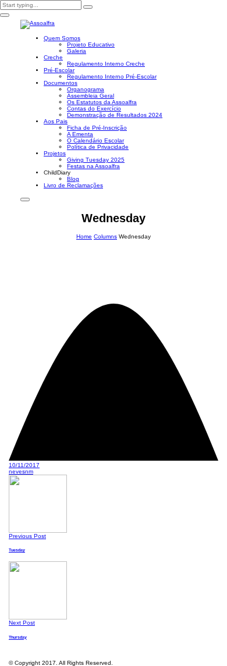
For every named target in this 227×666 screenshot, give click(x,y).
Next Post (22, 622)
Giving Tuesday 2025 (96, 159)
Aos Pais (56, 121)
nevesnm (21, 471)
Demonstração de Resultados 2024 (114, 115)
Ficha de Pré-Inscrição (97, 127)
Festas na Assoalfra (93, 166)
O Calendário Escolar (95, 140)
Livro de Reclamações (73, 185)
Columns (105, 236)
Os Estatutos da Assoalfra (102, 102)
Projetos (55, 153)
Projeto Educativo (91, 44)
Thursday (18, 637)
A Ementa (80, 134)
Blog (73, 179)
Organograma (85, 89)
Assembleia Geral (90, 95)
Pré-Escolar (59, 70)
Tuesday (17, 550)
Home (84, 236)
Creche (53, 57)
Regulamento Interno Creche (106, 63)
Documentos (60, 83)
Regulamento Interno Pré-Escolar (112, 76)
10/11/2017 (24, 465)
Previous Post (27, 536)
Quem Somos (62, 38)
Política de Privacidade (98, 147)
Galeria (76, 51)
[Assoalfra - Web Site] (37, 24)
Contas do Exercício (94, 108)
